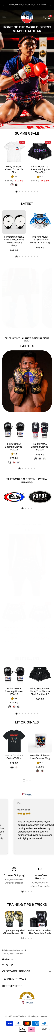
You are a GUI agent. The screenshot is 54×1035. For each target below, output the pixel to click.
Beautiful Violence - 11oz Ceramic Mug (40, 757)
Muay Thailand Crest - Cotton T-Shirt (14, 169)
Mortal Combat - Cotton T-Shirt (14, 757)
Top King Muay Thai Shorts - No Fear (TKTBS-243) (40, 239)
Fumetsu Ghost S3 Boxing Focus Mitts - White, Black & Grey (14, 241)
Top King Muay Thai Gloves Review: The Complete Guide (14, 933)
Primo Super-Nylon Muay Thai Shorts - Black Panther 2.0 (40, 691)
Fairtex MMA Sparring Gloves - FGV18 (40, 447)
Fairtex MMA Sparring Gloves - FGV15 (14, 447)
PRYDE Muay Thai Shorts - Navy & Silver (40, 630)
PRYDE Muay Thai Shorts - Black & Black (14, 630)
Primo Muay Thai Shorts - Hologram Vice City (40, 169)
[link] (27, 69)
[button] (27, 997)
